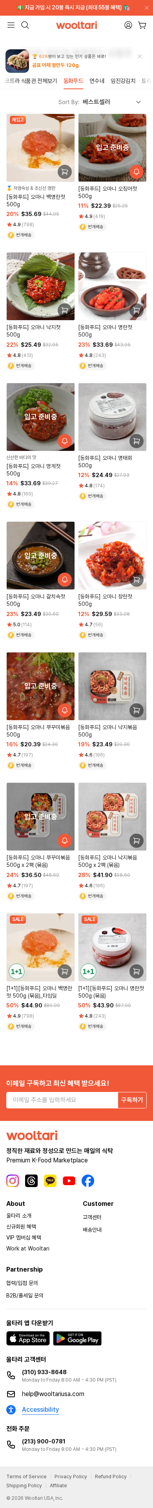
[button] (8, 81)
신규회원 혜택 (21, 1226)
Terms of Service (26, 1476)
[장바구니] (142, 25)
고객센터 (92, 1217)
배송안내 (92, 1230)
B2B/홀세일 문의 (25, 1295)
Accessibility (40, 1409)
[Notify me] (136, 172)
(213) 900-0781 (44, 1441)
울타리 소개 (18, 1216)
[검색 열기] (25, 25)
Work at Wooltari (27, 1248)
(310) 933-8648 (44, 1372)
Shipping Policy (24, 1485)
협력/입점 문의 (22, 1283)
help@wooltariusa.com (53, 1394)
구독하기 (132, 1100)
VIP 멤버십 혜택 (23, 1237)
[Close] (145, 8)
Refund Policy (111, 1476)
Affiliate (58, 1485)
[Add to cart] (65, 172)
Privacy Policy (71, 1476)
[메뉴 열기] (11, 25)
